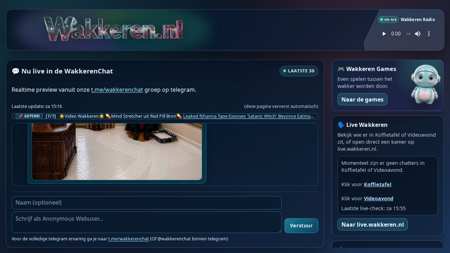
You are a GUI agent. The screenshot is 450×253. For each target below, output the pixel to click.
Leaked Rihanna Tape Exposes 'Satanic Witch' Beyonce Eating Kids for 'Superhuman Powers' (278, 116)
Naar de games (362, 99)
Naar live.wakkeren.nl (372, 224)
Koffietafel (377, 184)
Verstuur (301, 225)
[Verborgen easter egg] (55, 17)
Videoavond (378, 198)
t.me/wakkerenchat (117, 89)
